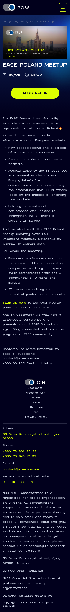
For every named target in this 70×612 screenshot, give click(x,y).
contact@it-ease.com (21, 469)
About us (36, 407)
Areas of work (36, 393)
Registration (35, 93)
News (36, 402)
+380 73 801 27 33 (20, 451)
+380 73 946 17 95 (19, 456)
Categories (10, 21)
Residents (35, 388)
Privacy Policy (36, 417)
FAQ (36, 412)
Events (23, 21)
